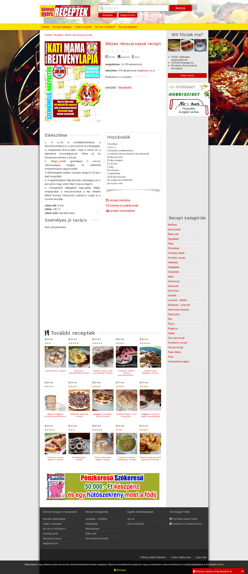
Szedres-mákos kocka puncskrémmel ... (126, 373)
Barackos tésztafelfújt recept (79, 372)
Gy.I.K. (131, 518)
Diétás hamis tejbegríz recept (150, 372)
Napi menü (187, 75)
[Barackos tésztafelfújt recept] (79, 366)
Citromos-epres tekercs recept (55, 458)
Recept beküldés (128, 26)
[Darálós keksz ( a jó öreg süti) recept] (126, 410)
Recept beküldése (54, 518)
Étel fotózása (135, 523)
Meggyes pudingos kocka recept (103, 415)
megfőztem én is (145, 70)
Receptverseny (52, 538)
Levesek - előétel (177, 300)
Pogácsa (173, 328)
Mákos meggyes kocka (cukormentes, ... (55, 416)
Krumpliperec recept (79, 458)
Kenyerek (173, 286)
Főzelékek (173, 248)
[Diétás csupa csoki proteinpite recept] (103, 366)
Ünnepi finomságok (178, 361)
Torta (170, 356)
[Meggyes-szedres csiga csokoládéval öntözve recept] (150, 410)
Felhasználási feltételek (153, 557)
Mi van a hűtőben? (105, 26)
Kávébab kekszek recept (79, 415)
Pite (170, 319)
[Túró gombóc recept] (55, 366)
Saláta (171, 333)
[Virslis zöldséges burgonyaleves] (174, 50)
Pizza (171, 323)
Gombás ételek (176, 253)
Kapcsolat (201, 557)
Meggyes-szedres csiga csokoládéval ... (150, 416)
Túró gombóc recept (55, 371)
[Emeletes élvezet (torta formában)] (200, 50)
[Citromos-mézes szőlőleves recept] (126, 453)
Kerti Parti (173, 290)
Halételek (173, 262)
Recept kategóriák (96, 511)
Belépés (108, 15)
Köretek (172, 295)
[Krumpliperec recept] (79, 453)
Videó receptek (83, 26)
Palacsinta (173, 314)
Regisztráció (127, 15)
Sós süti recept (176, 337)
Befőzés (172, 224)
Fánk (170, 243)
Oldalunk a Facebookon (187, 523)
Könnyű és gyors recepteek (60, 511)
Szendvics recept (177, 342)
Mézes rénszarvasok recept (78, 35)
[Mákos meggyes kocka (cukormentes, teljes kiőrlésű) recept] (55, 410)
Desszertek (174, 229)
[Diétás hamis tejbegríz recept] (150, 366)
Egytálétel (173, 238)
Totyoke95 (124, 87)
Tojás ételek (174, 352)
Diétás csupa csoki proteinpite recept (103, 372)
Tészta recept (175, 347)
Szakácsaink (50, 533)
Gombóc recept (176, 257)
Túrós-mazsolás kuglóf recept (103, 458)
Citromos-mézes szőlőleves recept (126, 458)
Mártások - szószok (179, 304)
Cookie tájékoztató (181, 557)
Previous (41, 80)
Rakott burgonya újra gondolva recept (150, 458)
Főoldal (45, 26)
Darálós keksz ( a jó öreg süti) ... (126, 415)
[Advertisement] (103, 276)
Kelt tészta (174, 281)
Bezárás (121, 570)
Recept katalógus (62, 26)
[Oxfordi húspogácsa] (187, 50)
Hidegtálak (174, 267)
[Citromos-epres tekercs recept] (55, 453)
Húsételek (173, 271)
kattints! (220, 564)
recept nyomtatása (122, 210)
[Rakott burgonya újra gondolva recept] (150, 453)
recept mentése (119, 200)
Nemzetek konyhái (178, 309)
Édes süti (173, 234)
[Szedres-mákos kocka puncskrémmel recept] (126, 366)
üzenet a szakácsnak (123, 205)
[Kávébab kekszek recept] (79, 410)
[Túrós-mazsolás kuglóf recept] (103, 453)
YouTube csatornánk (184, 518)
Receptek (58, 35)
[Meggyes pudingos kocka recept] (103, 410)
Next (104, 80)
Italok (171, 276)
